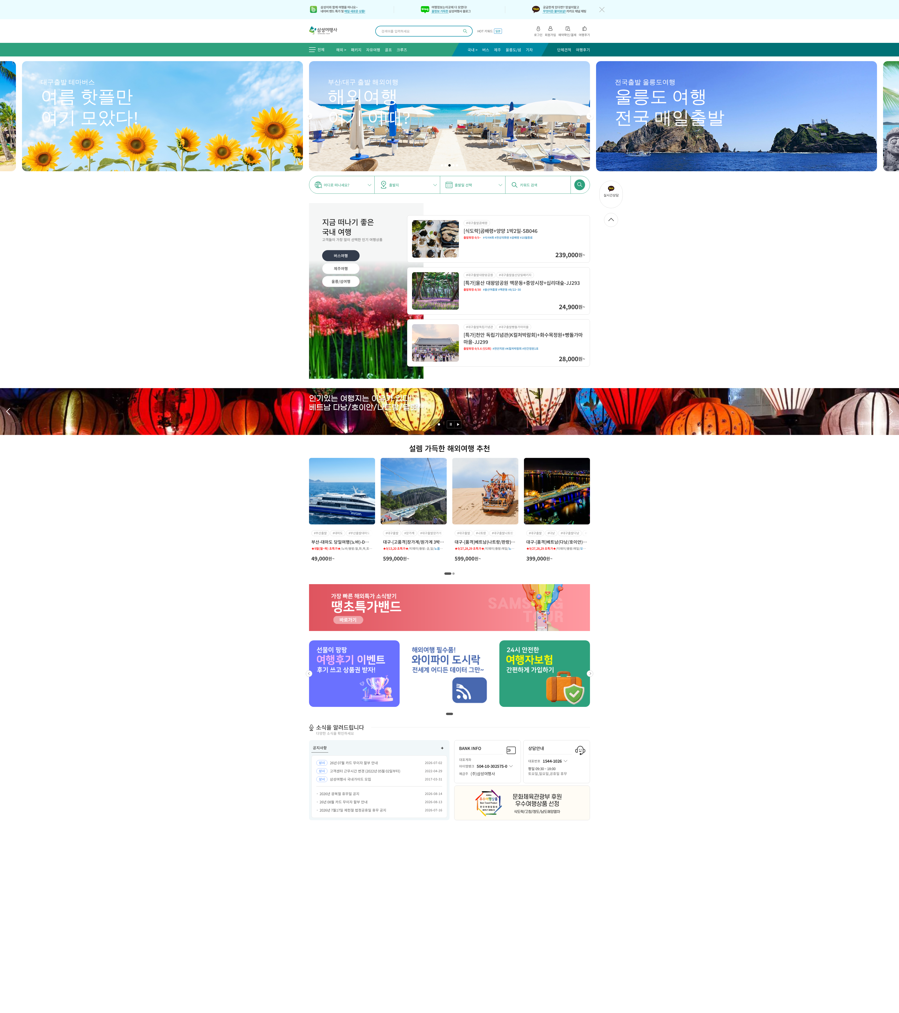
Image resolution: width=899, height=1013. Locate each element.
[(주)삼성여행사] (326, 31)
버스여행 (341, 255)
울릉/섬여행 (341, 281)
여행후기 (583, 49)
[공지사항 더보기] (442, 748)
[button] (309, 116)
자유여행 (373, 49)
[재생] (457, 424)
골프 (388, 49)
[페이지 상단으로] (611, 220)
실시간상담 (611, 195)
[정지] (450, 424)
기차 (529, 49)
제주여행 (341, 268)
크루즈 (402, 49)
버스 (485, 49)
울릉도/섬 (513, 49)
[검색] (465, 31)
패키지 (356, 49)
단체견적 (564, 49)
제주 (497, 49)
